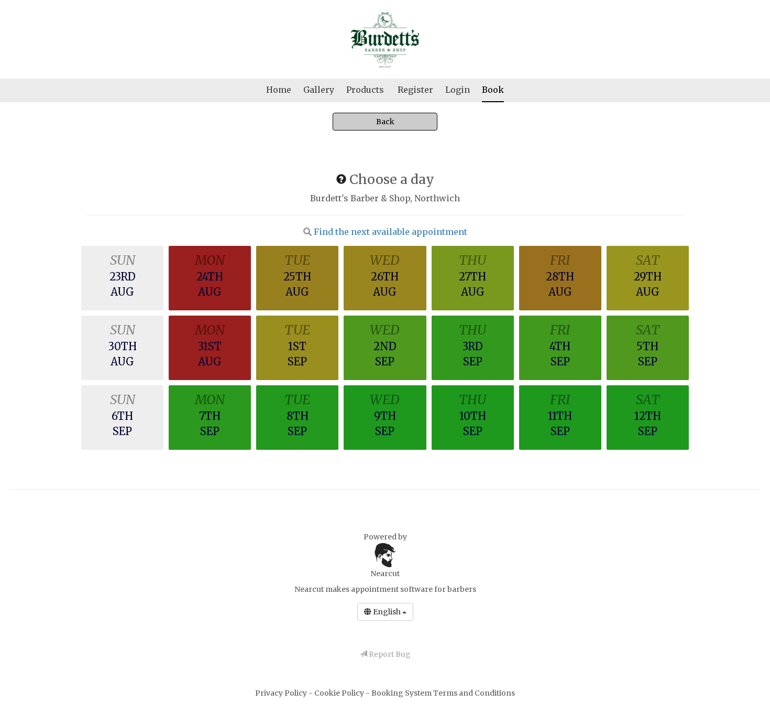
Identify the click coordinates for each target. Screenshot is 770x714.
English (386, 611)
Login (457, 89)
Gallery (318, 89)
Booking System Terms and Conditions (443, 693)
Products (365, 89)
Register (415, 89)
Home (278, 89)
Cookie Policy (340, 693)
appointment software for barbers (413, 589)
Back (385, 121)
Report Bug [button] (389, 654)
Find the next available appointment (390, 231)
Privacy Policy (282, 693)
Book (493, 89)
